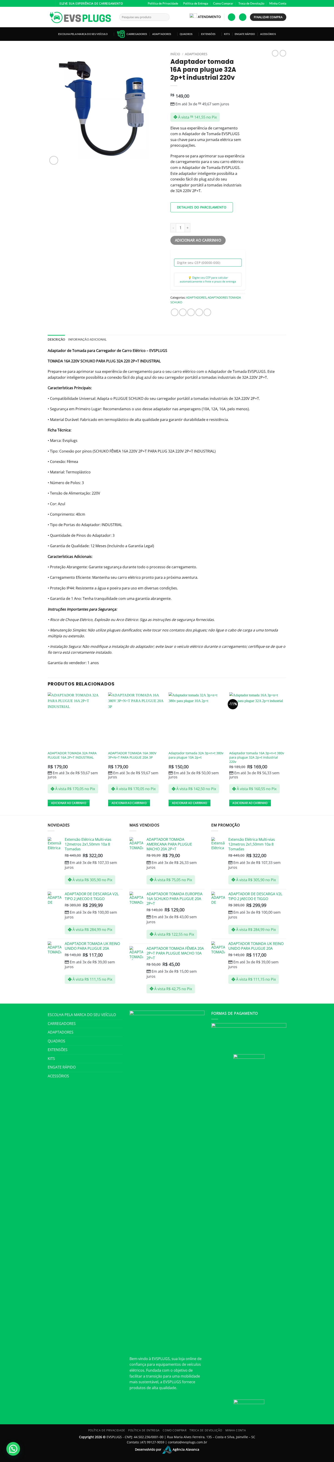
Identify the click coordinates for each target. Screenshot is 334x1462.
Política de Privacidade (163, 3)
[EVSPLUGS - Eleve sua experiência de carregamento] (80, 17)
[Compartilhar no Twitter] (183, 312)
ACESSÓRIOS (268, 33)
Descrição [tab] (56, 339)
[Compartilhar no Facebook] (174, 312)
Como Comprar (223, 3)
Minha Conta (277, 3)
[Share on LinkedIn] (207, 312)
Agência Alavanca (185, 1449)
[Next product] (275, 53)
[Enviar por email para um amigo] (191, 312)
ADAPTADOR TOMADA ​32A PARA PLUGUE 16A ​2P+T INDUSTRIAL (72, 755)
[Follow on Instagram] (50, 3)
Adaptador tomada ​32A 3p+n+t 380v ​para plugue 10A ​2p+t (196, 755)
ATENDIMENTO (209, 17)
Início (175, 54)
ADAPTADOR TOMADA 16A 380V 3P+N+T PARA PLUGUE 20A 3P (132, 755)
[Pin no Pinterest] (199, 312)
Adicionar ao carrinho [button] (68, 803)
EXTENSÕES (208, 33)
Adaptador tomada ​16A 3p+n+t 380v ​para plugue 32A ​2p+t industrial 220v (257, 757)
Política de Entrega (195, 3)
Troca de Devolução (251, 3)
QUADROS (186, 33)
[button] (231, 17)
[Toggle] (120, 1015)
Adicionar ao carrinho (198, 240)
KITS (227, 33)
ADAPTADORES (161, 33)
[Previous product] (283, 53)
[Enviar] (165, 17)
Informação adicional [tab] (87, 339)
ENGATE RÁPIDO (245, 33)
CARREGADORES (137, 33)
